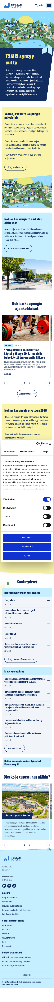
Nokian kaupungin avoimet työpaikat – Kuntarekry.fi (23, 762)
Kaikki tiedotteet (25, 393)
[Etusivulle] (12, 5)
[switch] (47, 508)
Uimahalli (5, 934)
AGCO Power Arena (8, 938)
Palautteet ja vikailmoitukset (12, 906)
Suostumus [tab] (9, 451)
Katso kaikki (13, 748)
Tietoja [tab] (44, 451)
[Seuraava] (49, 383)
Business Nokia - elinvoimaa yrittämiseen (16, 961)
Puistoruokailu (7, 946)
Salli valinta (27, 546)
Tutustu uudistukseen (16, 248)
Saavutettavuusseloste (10, 984)
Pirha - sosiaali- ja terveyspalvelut (13, 966)
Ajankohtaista (7, 925)
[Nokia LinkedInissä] (4, 886)
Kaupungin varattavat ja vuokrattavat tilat (16, 910)
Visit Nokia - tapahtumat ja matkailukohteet (16, 957)
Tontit (4, 942)
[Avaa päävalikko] (49, 5)
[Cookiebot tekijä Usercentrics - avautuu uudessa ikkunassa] (39, 444)
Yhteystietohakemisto (9, 897)
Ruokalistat (6, 929)
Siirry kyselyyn (14, 167)
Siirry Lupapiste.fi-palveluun (19, 659)
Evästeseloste (36, 982)
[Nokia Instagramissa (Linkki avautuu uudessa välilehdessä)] (14, 886)
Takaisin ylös (27, 975)
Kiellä (27, 556)
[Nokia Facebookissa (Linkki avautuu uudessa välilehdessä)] (9, 886)
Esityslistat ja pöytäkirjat (10, 914)
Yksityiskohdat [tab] (27, 451)
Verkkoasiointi (7, 902)
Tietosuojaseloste (25, 982)
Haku (41, 5)
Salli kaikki (27, 537)
